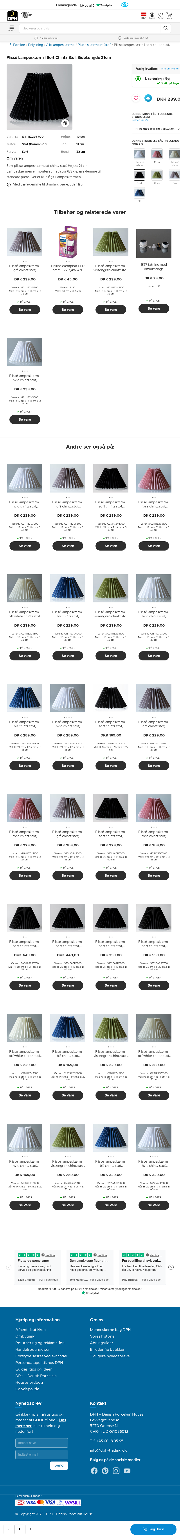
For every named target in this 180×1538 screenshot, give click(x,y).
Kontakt (98, 1403)
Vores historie (102, 1336)
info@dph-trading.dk (108, 1450)
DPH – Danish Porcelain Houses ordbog (36, 1379)
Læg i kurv (156, 1529)
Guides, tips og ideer (33, 1369)
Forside (19, 45)
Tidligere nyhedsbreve (110, 1356)
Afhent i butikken (30, 1330)
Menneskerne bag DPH (110, 1330)
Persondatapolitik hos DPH (39, 1363)
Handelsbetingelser (32, 1349)
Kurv (169, 19)
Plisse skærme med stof (11, 44)
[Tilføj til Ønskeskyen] (148, 98)
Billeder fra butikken (107, 1349)
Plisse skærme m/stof (94, 45)
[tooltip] (24, 268)
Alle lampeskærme (60, 45)
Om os (96, 1320)
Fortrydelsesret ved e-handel (41, 1356)
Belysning (35, 45)
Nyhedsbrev (28, 1403)
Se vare (25, 309)
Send (59, 1465)
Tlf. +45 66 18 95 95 (106, 1441)
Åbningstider (101, 1343)
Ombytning (25, 1336)
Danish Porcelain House (25, 15)
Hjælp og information (37, 1320)
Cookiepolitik (27, 1389)
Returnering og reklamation (40, 1343)
